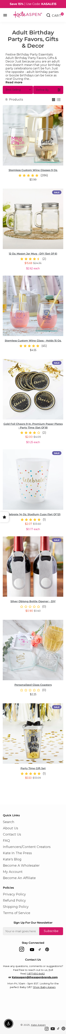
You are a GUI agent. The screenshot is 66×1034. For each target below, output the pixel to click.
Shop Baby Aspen (44, 987)
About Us (10, 828)
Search (8, 822)
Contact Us (12, 834)
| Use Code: (33, 4)
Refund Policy (14, 901)
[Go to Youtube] (32, 950)
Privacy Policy (14, 894)
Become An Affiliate (19, 878)
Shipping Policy (16, 907)
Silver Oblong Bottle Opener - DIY (33, 601)
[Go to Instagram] (21, 950)
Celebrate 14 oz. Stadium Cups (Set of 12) (33, 514)
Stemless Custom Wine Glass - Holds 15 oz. (33, 340)
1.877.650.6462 (36, 973)
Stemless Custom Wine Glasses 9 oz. (33, 170)
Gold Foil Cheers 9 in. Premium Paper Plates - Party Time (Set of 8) (33, 425)
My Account (13, 872)
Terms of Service (16, 913)
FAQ (6, 841)
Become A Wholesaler (21, 866)
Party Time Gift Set (33, 768)
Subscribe (51, 931)
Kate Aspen (38, 1024)
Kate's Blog (12, 859)
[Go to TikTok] (40, 950)
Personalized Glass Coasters (33, 684)
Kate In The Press (17, 853)
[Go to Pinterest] (47, 950)
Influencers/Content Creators (27, 847)
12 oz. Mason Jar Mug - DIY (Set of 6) (33, 253)
